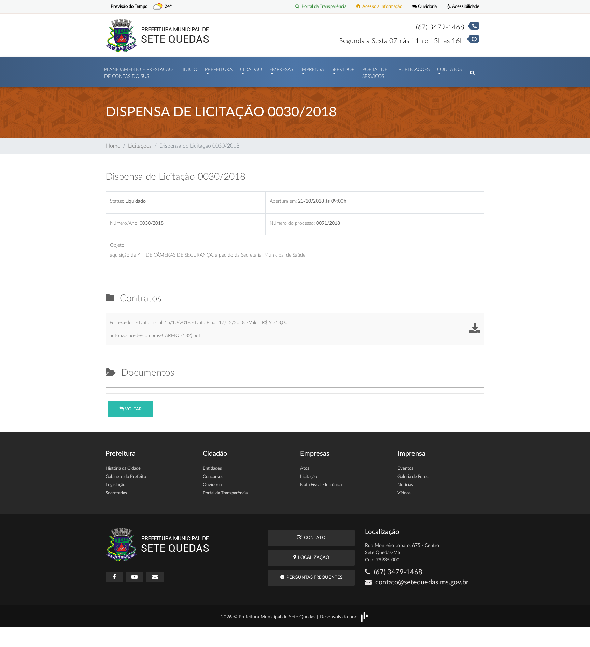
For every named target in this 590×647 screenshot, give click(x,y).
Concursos (213, 476)
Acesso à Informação (381, 6)
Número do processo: (292, 223)
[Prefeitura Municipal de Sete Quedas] (158, 35)
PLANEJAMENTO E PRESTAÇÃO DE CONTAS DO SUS (138, 73)
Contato (313, 538)
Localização (312, 557)
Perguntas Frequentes (313, 577)
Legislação (115, 485)
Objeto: (117, 245)
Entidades (212, 468)
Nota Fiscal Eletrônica (321, 485)
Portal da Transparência (322, 6)
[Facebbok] (114, 577)
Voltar (133, 409)
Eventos (405, 468)
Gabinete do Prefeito (126, 476)
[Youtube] (134, 577)
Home (113, 146)
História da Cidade (123, 468)
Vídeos (404, 493)
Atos (304, 468)
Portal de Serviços (375, 73)
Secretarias (116, 493)
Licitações (140, 146)
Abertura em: (283, 201)
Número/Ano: (124, 223)
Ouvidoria (427, 6)
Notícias (405, 485)
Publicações (414, 69)
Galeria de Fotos (413, 476)
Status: (117, 201)
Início (190, 69)
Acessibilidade (465, 6)
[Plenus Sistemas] (364, 617)
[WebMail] (155, 577)
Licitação (308, 476)
